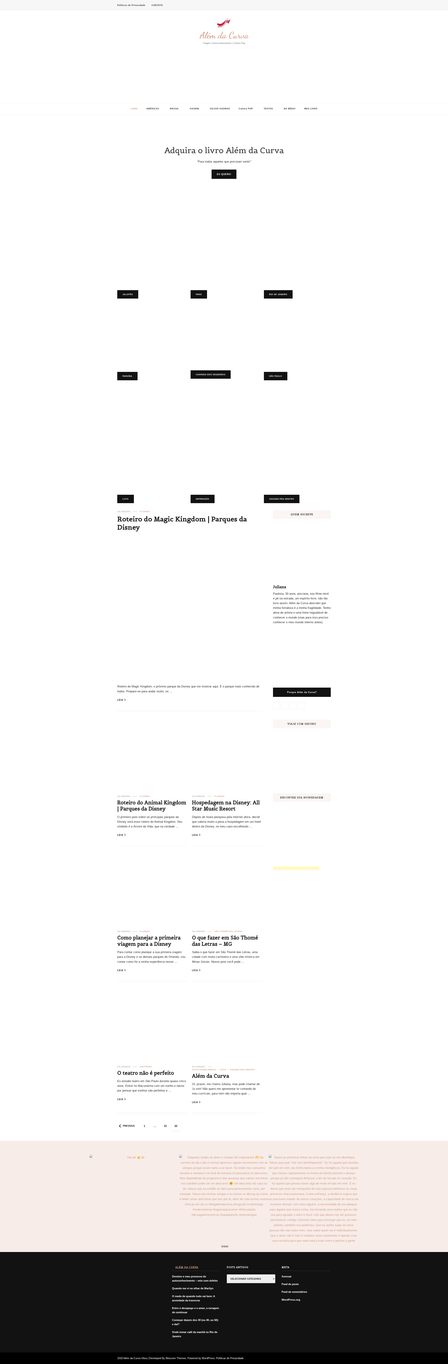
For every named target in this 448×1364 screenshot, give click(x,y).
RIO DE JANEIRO (278, 294)
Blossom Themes (176, 1358)
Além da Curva (224, 35)
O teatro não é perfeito (145, 1073)
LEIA (120, 700)
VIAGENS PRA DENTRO (281, 499)
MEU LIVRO (310, 108)
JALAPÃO (127, 294)
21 (167, 1125)
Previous (129, 1126)
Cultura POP (246, 108)
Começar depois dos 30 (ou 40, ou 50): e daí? (195, 1322)
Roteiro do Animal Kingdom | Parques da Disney (151, 805)
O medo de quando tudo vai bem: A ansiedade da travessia (193, 1298)
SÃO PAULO (275, 376)
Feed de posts (290, 1284)
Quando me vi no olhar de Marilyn (192, 1288)
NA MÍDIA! (290, 108)
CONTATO (157, 5)
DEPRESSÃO (202, 499)
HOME (134, 108)
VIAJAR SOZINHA (220, 108)
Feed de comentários (294, 1291)
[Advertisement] (224, 71)
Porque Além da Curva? (302, 692)
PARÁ (199, 294)
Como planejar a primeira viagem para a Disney (149, 941)
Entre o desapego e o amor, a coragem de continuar (195, 1310)
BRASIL (174, 108)
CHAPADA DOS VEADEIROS (210, 374)
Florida (145, 511)
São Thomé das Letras (229, 931)
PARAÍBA (127, 376)
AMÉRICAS (152, 108)
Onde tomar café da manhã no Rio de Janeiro (194, 1334)
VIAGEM (194, 108)
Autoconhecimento (204, 1070)
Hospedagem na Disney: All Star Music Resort (226, 805)
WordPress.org (291, 1299)
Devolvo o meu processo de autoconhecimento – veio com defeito (195, 1278)
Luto (223, 1070)
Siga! (225, 1246)
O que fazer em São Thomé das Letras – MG (225, 941)
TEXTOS (268, 108)
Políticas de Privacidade (131, 5)
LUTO (125, 499)
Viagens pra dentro (242, 1070)
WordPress (208, 1358)
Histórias (146, 1067)
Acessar (287, 1276)
